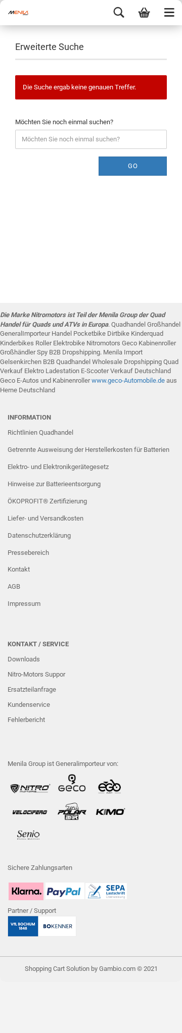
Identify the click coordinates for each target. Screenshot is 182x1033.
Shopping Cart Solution (57, 968)
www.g (101, 380)
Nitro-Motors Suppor (36, 674)
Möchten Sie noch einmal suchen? (64, 122)
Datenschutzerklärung (39, 535)
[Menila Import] (20, 12)
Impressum (24, 603)
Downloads (24, 659)
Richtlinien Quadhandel (40, 432)
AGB (14, 586)
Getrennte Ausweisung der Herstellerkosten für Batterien (88, 449)
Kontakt (19, 569)
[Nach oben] (154, 1017)
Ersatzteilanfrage (32, 689)
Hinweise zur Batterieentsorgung (54, 484)
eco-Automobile (133, 380)
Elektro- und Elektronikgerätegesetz (58, 467)
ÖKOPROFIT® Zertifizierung (47, 501)
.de (160, 380)
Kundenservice (29, 704)
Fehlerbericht (26, 720)
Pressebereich (28, 552)
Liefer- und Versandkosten (45, 518)
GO (133, 166)
